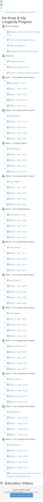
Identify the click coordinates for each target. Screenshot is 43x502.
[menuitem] (1, 5)
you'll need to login (31, 492)
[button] (1, 2)
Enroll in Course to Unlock (21, 495)
